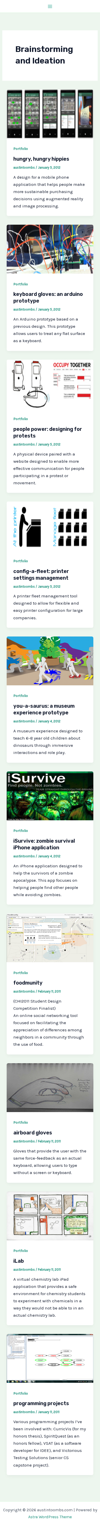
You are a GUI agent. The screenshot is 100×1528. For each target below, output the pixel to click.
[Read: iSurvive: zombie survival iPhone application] (50, 795)
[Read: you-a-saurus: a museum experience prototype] (50, 660)
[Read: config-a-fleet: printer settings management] (50, 525)
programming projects (41, 1403)
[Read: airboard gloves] (50, 1087)
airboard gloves (32, 1133)
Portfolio (20, 149)
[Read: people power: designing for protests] (50, 383)
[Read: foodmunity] (50, 937)
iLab (18, 1261)
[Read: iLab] (50, 1215)
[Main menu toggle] (50, 6)
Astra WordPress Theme (50, 1516)
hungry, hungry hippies (41, 159)
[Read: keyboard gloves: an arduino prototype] (50, 248)
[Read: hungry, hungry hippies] (50, 113)
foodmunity (28, 983)
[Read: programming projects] (50, 1357)
